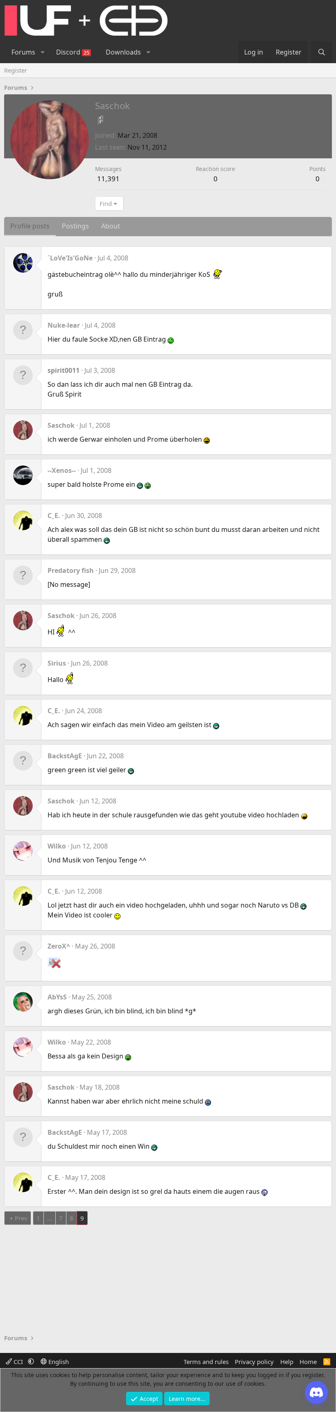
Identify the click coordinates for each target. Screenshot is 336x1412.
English (58, 1361)
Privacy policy (254, 1361)
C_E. (54, 515)
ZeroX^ (59, 946)
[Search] (321, 52)
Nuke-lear (64, 325)
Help (286, 1361)
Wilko (57, 846)
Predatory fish (71, 570)
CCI (18, 1361)
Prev (21, 1218)
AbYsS (57, 996)
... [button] (49, 1218)
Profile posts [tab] (30, 225)
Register (15, 70)
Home (308, 1361)
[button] (42, 52)
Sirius (57, 663)
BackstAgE (65, 755)
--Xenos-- (62, 470)
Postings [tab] (75, 225)
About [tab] (110, 225)
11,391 (108, 178)
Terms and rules (206, 1361)
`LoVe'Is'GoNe (70, 257)
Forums (23, 52)
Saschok (61, 425)
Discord (72, 52)
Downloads (123, 52)
